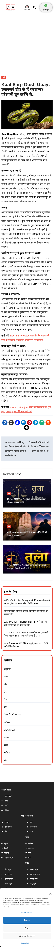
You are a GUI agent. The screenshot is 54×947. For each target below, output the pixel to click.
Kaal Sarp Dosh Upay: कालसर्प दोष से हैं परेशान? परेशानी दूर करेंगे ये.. (25, 89)
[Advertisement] (27, 42)
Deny (27, 928)
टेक (5, 692)
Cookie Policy (25, 943)
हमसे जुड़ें (46, 10)
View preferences (27, 936)
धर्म (4, 77)
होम (5, 760)
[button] (49, 892)
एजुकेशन (7, 669)
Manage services (26, 912)
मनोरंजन (7, 722)
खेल (5, 684)
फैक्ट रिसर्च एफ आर (12, 714)
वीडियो (7, 752)
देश (5, 699)
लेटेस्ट (7, 737)
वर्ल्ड (6, 745)
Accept (27, 920)
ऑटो (6, 676)
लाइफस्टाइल (9, 730)
